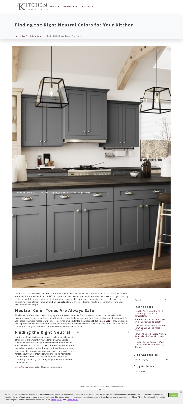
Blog (46, 192)
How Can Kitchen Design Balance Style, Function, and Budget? (150, 320)
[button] (181, 392)
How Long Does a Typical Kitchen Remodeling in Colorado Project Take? (150, 336)
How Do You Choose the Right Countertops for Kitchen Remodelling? (149, 313)
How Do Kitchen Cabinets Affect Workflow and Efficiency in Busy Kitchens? (149, 344)
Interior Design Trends (79, 192)
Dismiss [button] (173, 395)
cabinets (105, 321)
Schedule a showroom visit (26, 367)
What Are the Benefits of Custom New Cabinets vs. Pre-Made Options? (150, 328)
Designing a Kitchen (58, 192)
